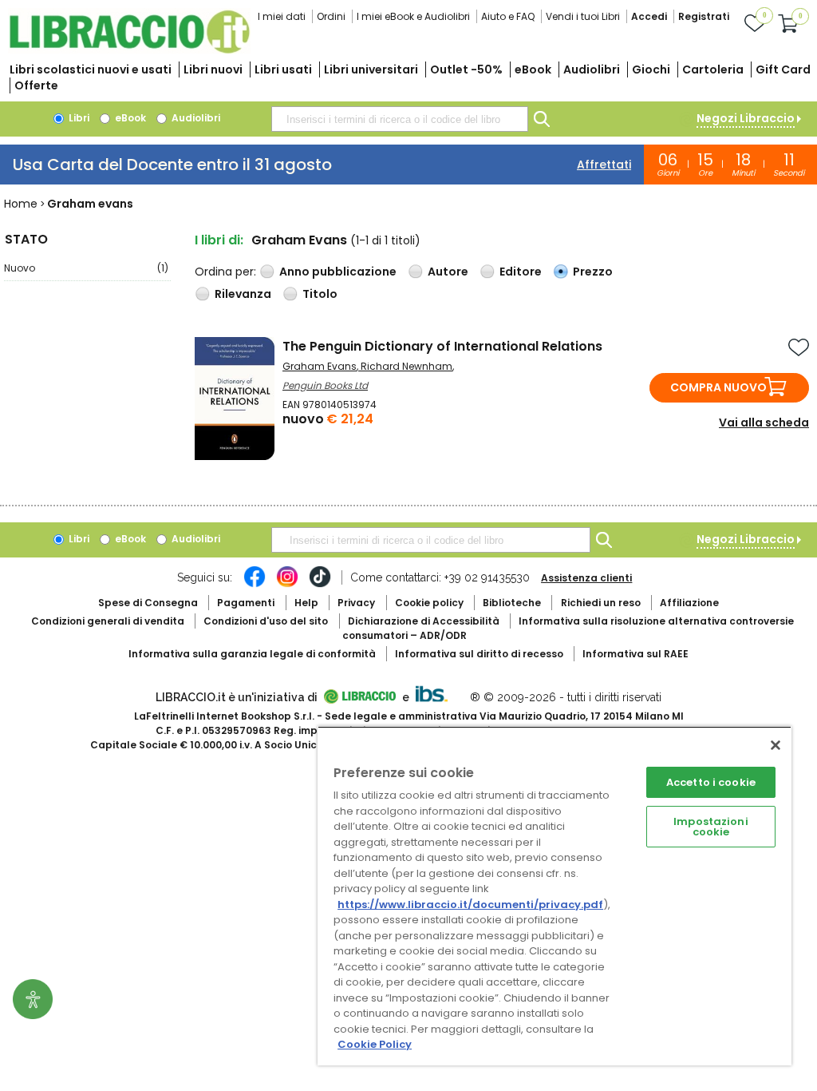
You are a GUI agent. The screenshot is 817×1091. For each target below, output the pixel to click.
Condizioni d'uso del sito (265, 621)
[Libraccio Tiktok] (320, 584)
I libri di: (219, 240)
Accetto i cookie (711, 782)
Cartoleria (713, 69)
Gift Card (783, 69)
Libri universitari (371, 69)
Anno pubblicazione (338, 272)
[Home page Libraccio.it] (129, 50)
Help (306, 602)
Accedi (649, 16)
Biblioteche (512, 602)
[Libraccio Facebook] (254, 584)
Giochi (651, 69)
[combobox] (399, 119)
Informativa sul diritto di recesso (479, 654)
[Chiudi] (775, 745)
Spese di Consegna (148, 602)
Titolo (319, 294)
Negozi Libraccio (746, 118)
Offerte (36, 85)
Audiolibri (591, 69)
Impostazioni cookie (710, 826)
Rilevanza (243, 294)
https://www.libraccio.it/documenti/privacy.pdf (470, 904)
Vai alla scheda (764, 422)
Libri (77, 118)
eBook (533, 69)
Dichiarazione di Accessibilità (423, 621)
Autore (448, 272)
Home (20, 204)
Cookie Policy (374, 1044)
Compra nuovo (718, 387)
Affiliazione (689, 602)
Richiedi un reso (601, 602)
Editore (520, 272)
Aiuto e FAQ (508, 16)
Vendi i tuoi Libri (583, 16)
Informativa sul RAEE (635, 654)
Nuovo (86, 268)
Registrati (703, 16)
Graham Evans (319, 366)
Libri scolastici (91, 69)
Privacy (356, 602)
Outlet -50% (466, 69)
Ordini (331, 16)
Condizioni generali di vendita (107, 621)
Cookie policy (429, 602)
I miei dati (282, 16)
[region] (554, 895)
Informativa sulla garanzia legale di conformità (252, 654)
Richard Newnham (406, 366)
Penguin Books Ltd (325, 385)
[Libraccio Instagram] (287, 584)
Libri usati (283, 69)
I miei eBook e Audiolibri (413, 16)
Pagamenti (245, 602)
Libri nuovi (213, 69)
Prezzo (593, 272)
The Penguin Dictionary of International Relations (442, 346)
